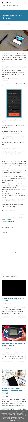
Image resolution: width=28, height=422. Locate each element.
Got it (18, 420)
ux (13, 228)
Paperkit (4, 53)
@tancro (6, 2)
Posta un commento (8, 317)
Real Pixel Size (11, 221)
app (9, 228)
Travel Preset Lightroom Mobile (13, 299)
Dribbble (9, 219)
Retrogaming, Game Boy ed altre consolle (14, 344)
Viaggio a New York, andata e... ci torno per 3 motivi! (12, 390)
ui (11, 228)
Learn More (12, 420)
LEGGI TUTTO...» (22, 317)
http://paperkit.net (22, 214)
